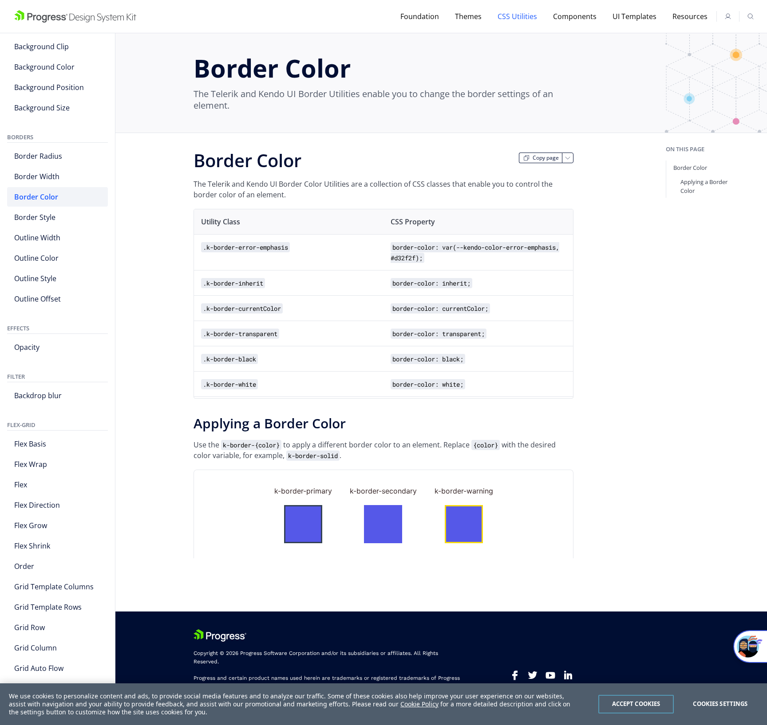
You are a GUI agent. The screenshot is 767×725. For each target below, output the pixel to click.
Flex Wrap (30, 464)
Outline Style (35, 278)
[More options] (567, 158)
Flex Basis (30, 444)
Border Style (34, 217)
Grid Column (35, 648)
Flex (20, 485)
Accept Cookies (636, 704)
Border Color (36, 197)
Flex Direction (37, 505)
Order (24, 566)
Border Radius (38, 156)
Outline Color (36, 258)
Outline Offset (37, 299)
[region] (383, 704)
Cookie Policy (419, 704)
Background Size (42, 108)
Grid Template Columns (54, 587)
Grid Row (29, 627)
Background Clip (41, 46)
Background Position (49, 87)
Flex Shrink (32, 546)
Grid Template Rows (48, 607)
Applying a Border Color (703, 186)
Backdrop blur (38, 395)
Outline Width (37, 238)
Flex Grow (30, 525)
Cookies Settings (720, 704)
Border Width (36, 176)
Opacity (27, 347)
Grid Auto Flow (38, 668)
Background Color (44, 67)
